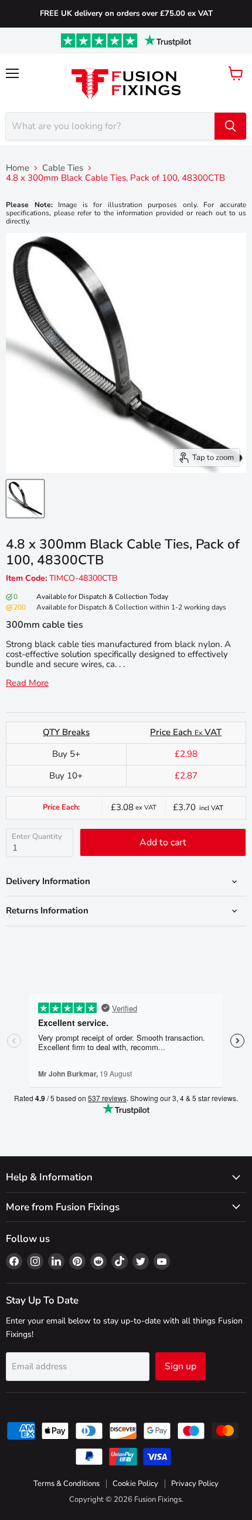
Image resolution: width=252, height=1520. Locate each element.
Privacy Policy (195, 1483)
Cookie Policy (135, 1483)
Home (17, 168)
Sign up (180, 1366)
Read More (27, 683)
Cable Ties (62, 168)
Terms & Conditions (66, 1483)
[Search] (230, 126)
